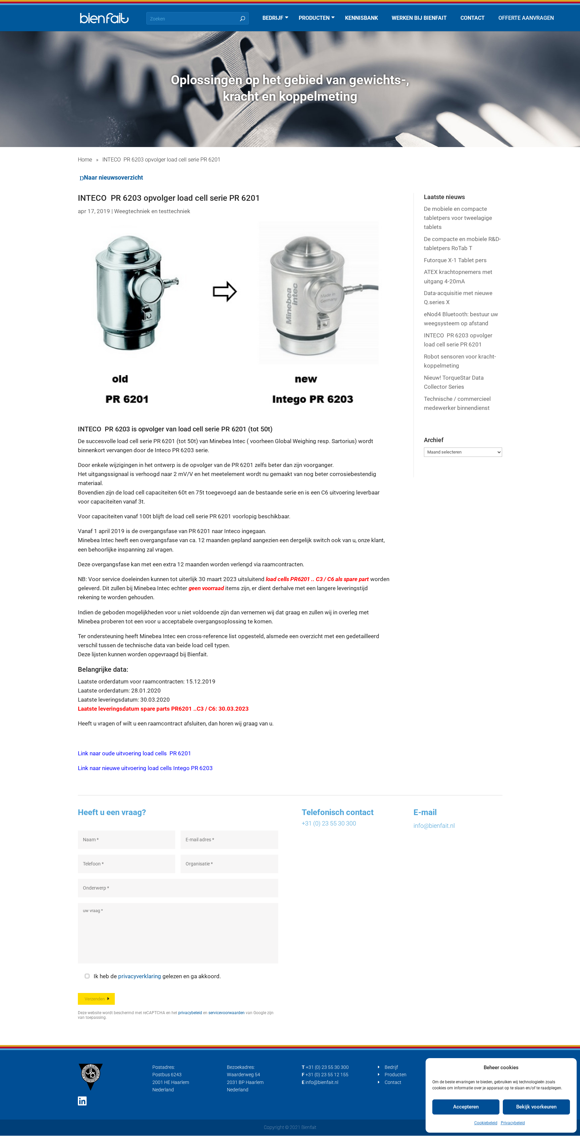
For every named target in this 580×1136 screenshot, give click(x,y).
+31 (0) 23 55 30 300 (329, 823)
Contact (393, 1082)
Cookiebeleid (485, 1123)
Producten (395, 1074)
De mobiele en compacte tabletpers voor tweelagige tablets (458, 217)
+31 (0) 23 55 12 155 (326, 1074)
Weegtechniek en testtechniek (152, 211)
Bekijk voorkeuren (536, 1107)
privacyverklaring (139, 976)
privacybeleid (190, 1012)
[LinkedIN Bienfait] (82, 1101)
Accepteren (466, 1107)
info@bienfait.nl (434, 825)
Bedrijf (391, 1067)
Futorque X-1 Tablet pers (455, 260)
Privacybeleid (513, 1123)
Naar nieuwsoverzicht (113, 177)
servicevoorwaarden (226, 1012)
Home (85, 159)
